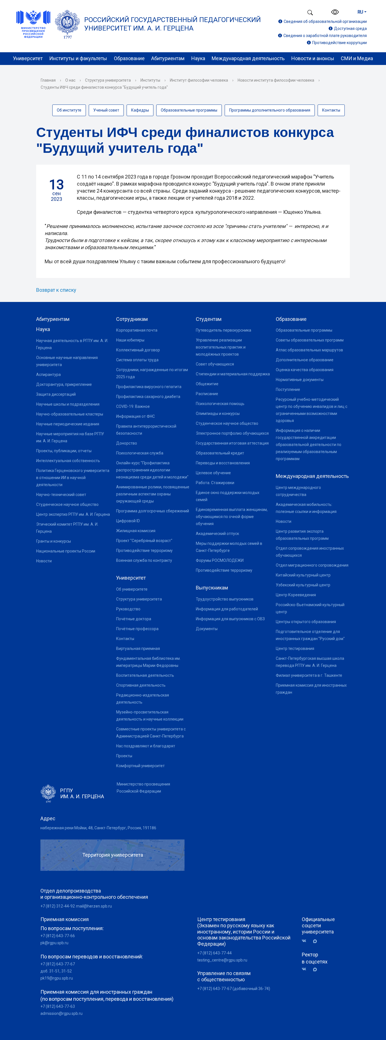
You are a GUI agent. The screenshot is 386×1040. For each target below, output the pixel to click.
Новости (44, 561)
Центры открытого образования (306, 621)
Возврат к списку (56, 290)
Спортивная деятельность (141, 685)
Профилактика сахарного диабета (148, 396)
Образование (129, 58)
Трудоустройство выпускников (224, 599)
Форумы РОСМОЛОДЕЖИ (220, 560)
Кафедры (140, 110)
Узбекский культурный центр (303, 585)
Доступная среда (350, 28)
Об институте (69, 110)
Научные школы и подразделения (67, 404)
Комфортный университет (140, 765)
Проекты (124, 756)
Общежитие (207, 384)
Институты (150, 80)
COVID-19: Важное (133, 406)
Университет (28, 58)
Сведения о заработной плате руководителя (325, 35)
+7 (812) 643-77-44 (214, 953)
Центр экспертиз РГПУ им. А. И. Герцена (73, 514)
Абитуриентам (168, 58)
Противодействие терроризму (144, 550)
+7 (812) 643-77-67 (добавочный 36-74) (233, 988)
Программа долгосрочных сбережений (152, 511)
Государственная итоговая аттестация (232, 443)
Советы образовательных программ (310, 340)
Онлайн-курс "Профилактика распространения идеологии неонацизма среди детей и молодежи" (152, 470)
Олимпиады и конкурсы (218, 413)
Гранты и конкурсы (53, 541)
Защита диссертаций (56, 394)
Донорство (126, 443)
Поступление (288, 389)
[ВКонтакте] (306, 941)
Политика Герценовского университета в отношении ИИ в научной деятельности (72, 477)
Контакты (331, 110)
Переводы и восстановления (223, 463)
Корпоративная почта (136, 330)
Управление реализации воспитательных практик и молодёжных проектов (221, 347)
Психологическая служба (139, 453)
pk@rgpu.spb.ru (54, 943)
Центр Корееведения (296, 595)
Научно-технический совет (61, 494)
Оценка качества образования (304, 369)
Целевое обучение (213, 473)
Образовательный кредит (220, 453)
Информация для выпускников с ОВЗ (230, 619)
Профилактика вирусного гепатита (148, 386)
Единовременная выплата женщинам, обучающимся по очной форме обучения (232, 516)
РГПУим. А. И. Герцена (82, 793)
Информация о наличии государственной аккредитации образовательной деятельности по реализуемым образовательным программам (308, 444)
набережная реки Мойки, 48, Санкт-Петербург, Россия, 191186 (98, 828)
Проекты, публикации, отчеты (64, 451)
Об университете (132, 589)
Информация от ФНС (135, 416)
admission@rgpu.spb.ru (61, 1013)
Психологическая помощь (220, 403)
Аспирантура (48, 374)
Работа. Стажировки (215, 482)
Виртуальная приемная (138, 648)
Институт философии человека (199, 80)
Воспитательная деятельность (145, 675)
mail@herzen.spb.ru (94, 906)
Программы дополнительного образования (269, 110)
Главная (48, 80)
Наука (198, 58)
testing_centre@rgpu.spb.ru (222, 960)
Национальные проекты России (65, 551)
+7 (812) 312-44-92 (57, 906)
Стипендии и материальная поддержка (233, 374)
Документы (207, 628)
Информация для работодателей (227, 609)
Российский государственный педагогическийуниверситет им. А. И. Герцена (172, 24)
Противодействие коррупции (339, 42)
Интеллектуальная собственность (68, 460)
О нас (70, 80)
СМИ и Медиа (357, 58)
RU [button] (360, 12)
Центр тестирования (295, 648)
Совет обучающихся (215, 364)
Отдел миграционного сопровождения (312, 565)
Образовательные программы (189, 110)
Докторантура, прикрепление (64, 384)
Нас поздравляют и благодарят (145, 746)
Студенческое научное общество (67, 504)
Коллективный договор (138, 350)
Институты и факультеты (78, 58)
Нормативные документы (300, 379)
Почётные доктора (133, 619)
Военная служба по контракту (144, 560)
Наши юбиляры (130, 340)
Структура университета (108, 80)
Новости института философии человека (276, 80)
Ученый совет (106, 110)
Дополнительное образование (304, 360)
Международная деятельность (248, 58)
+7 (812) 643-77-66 (57, 936)
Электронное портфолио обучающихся (232, 433)
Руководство (128, 609)
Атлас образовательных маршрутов (309, 350)
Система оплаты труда (137, 360)
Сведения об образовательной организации (325, 21)
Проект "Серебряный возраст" (144, 540)
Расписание (207, 393)
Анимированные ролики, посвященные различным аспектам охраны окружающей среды (152, 494)
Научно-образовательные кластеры (69, 414)
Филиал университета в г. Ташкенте (309, 675)
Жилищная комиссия (135, 530)
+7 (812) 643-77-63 (57, 1006)
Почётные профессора (137, 628)
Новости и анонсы (312, 58)
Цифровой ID (128, 521)
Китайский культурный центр (303, 575)
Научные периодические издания (67, 424)
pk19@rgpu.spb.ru (56, 978)
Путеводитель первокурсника (223, 330)
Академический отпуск (217, 533)
